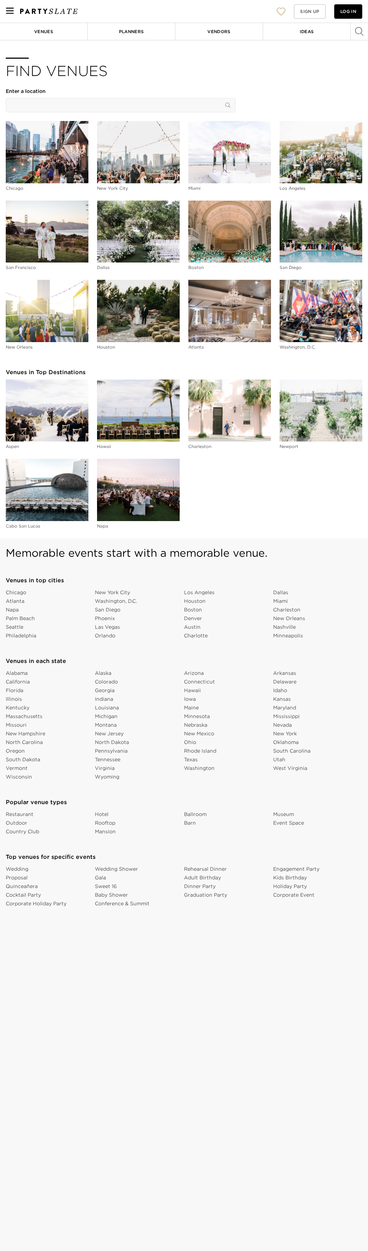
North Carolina (24, 742)
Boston (196, 267)
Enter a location (26, 91)
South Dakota (23, 759)
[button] (281, 11)
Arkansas (284, 673)
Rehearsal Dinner (205, 869)
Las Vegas (107, 627)
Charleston (199, 446)
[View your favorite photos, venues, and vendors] (281, 11)
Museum (283, 814)
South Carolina (291, 751)
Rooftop (105, 823)
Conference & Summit (122, 903)
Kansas (282, 699)
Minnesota (197, 716)
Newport (289, 446)
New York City (112, 188)
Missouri (16, 725)
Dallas (103, 267)
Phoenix (105, 618)
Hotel (102, 814)
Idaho (280, 690)
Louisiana (107, 707)
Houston (106, 347)
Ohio (190, 742)
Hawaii (104, 446)
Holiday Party (290, 886)
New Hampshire (25, 733)
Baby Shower (111, 895)
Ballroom (195, 814)
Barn (190, 823)
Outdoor (16, 823)
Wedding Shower (116, 869)
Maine (191, 707)
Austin (192, 627)
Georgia (105, 690)
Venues (43, 31)
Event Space (288, 823)
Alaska (103, 673)
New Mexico (199, 733)
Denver (193, 618)
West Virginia (290, 768)
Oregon (15, 751)
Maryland (284, 707)
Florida (14, 690)
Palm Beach (20, 618)
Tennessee (107, 759)
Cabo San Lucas (23, 526)
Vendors (219, 31)
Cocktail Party (23, 895)
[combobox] (121, 105)
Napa (102, 526)
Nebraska (195, 725)
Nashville (284, 627)
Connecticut (199, 682)
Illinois (14, 699)
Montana (106, 725)
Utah (279, 759)
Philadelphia (21, 635)
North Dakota (112, 742)
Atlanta (196, 347)
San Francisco (21, 267)
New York (285, 733)
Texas (191, 759)
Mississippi (286, 716)
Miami (194, 188)
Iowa (190, 699)
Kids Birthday (290, 877)
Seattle (14, 627)
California (18, 682)
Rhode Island (200, 751)
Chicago (14, 188)
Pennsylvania (111, 751)
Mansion (105, 831)
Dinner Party (200, 886)
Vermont (17, 768)
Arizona (194, 673)
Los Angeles (292, 188)
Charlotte (196, 635)
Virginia (105, 768)
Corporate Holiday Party (36, 903)
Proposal (17, 877)
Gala (100, 877)
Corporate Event (293, 895)
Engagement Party (296, 869)
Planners (131, 31)
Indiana (104, 699)
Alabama (17, 673)
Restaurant (19, 814)
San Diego (291, 267)
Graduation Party (205, 895)
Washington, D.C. (298, 347)
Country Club (22, 831)
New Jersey (109, 733)
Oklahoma (286, 742)
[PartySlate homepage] (49, 11)
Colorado (106, 682)
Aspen (12, 446)
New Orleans (19, 347)
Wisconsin (19, 777)
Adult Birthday (202, 877)
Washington (199, 768)
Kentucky (17, 707)
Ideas (307, 31)
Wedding (17, 869)
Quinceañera (22, 886)
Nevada (282, 725)
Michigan (106, 716)
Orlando (105, 635)
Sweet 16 (106, 886)
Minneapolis (288, 635)
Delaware (284, 682)
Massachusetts (24, 716)
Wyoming (107, 777)
